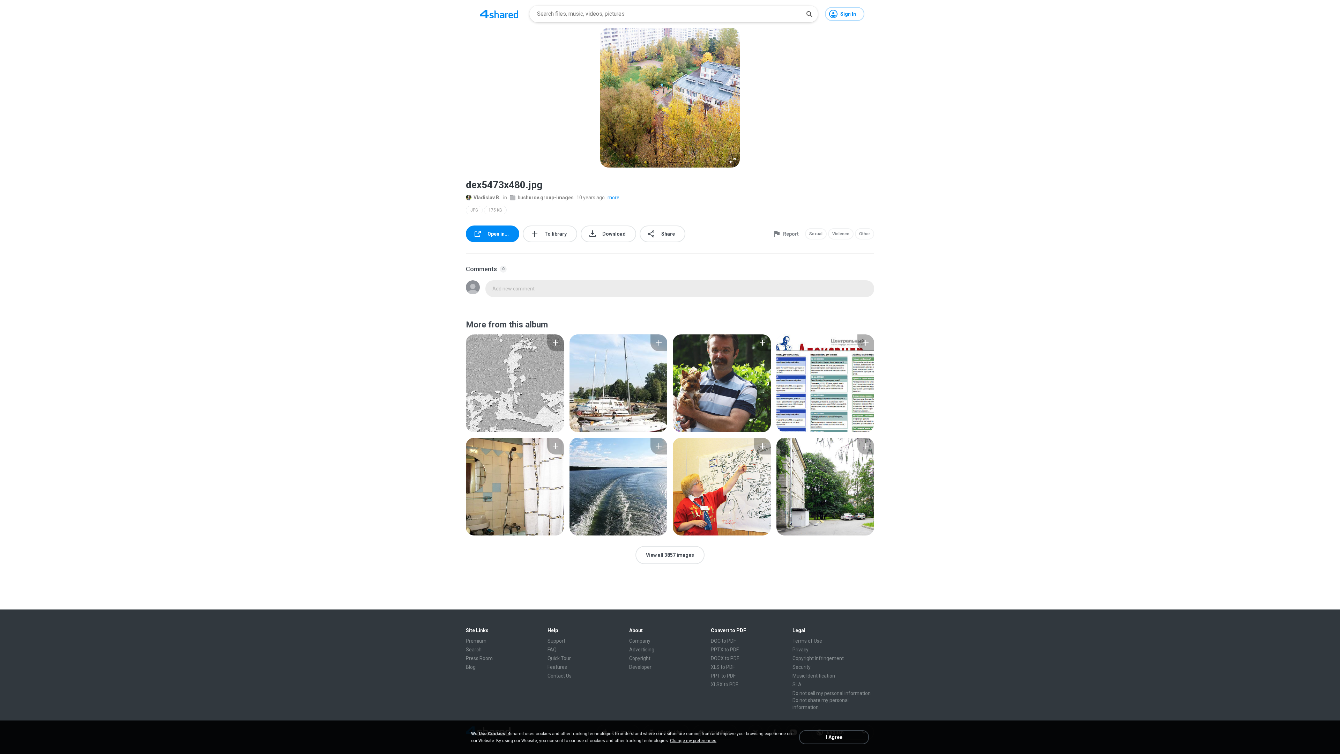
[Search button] (809, 14)
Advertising (641, 649)
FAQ (552, 649)
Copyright (639, 658)
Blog (471, 667)
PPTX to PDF (725, 649)
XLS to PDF (723, 667)
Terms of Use (807, 641)
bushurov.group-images (546, 197)
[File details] (515, 383)
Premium (476, 641)
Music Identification (813, 676)
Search (474, 649)
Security (801, 667)
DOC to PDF (723, 641)
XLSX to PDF (724, 684)
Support (556, 641)
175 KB (495, 210)
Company (639, 641)
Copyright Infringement (818, 658)
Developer (640, 667)
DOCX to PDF (725, 658)
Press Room (479, 658)
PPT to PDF (723, 676)
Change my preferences (693, 740)
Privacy (800, 649)
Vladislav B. (487, 197)
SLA (797, 684)
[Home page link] (499, 14)
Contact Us (560, 676)
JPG (474, 210)
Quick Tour (559, 658)
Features (557, 667)
